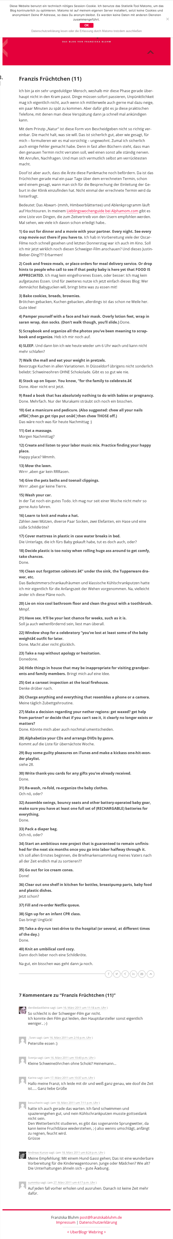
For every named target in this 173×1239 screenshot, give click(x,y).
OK (86, 25)
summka (34, 1182)
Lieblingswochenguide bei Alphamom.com (102, 210)
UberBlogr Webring (86, 1232)
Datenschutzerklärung (98, 1222)
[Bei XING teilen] (125, 974)
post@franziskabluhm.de (101, 1217)
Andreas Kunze (38, 1152)
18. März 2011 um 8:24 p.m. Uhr (82, 1152)
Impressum (65, 1222)
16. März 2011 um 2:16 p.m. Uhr (70, 1038)
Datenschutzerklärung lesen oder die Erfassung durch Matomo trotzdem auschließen (86, 31)
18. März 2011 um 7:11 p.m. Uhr (77, 1103)
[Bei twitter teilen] (117, 974)
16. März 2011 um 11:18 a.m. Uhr (84, 1008)
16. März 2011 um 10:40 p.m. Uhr (72, 1058)
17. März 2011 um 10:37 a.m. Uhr (71, 1078)
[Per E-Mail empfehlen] (142, 974)
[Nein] (167, 19)
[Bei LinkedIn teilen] (134, 974)
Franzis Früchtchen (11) (50, 78)
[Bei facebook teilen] (109, 974)
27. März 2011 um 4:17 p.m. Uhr (74, 1182)
